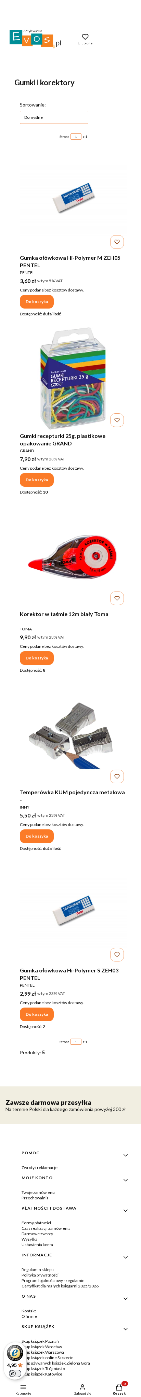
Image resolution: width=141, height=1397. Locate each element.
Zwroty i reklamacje (39, 1167)
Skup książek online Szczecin (48, 1357)
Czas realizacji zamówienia (46, 1228)
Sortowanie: (33, 105)
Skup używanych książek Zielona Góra (56, 1363)
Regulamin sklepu (38, 1269)
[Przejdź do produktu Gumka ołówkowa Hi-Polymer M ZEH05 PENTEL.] (73, 200)
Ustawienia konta (37, 1244)
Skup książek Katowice (42, 1374)
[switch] (15, 1373)
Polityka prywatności (40, 1275)
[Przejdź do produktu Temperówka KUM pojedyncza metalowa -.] (73, 735)
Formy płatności (36, 1222)
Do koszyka (37, 301)
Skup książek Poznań (40, 1341)
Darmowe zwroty (37, 1233)
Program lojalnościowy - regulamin (53, 1280)
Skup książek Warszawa (43, 1352)
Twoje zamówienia (38, 1192)
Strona (64, 136)
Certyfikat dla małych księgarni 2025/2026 (60, 1285)
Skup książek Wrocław (42, 1346)
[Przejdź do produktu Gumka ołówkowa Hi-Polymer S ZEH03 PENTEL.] (73, 913)
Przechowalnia (35, 1197)
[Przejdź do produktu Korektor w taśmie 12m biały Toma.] (73, 556)
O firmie (29, 1316)
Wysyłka (29, 1239)
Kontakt (29, 1310)
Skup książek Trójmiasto (43, 1368)
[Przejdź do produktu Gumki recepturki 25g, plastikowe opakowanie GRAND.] (73, 378)
